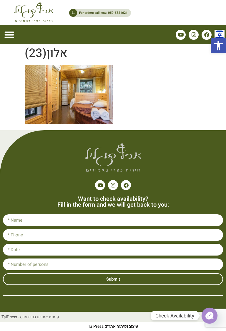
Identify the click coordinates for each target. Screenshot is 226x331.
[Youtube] (181, 35)
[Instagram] (194, 35)
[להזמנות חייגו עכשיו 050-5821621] (120, 13)
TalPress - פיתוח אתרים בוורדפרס (30, 317)
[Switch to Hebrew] (220, 35)
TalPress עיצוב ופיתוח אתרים (113, 326)
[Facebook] (207, 35)
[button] (218, 45)
